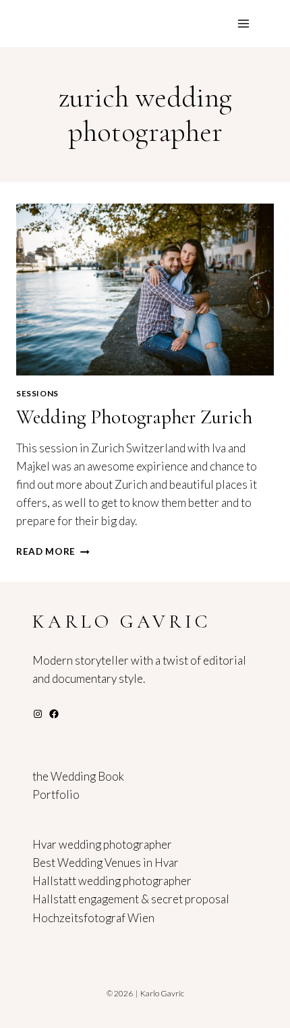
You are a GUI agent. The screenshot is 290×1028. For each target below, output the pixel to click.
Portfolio (56, 794)
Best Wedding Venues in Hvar (105, 862)
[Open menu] (243, 23)
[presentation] (145, 289)
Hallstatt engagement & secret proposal (130, 899)
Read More (53, 551)
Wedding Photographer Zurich (134, 417)
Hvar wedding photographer (102, 844)
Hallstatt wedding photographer (112, 881)
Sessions (37, 393)
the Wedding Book (78, 776)
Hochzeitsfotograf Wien (93, 918)
